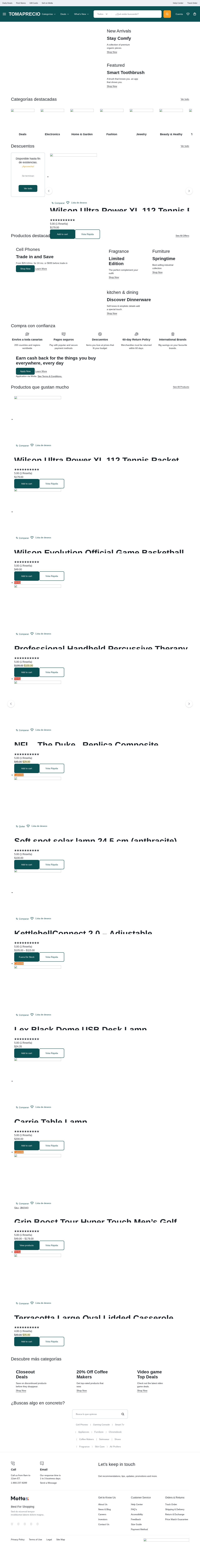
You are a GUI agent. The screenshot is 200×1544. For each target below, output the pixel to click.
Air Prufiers (115, 1446)
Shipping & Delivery (174, 1509)
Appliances (83, 1432)
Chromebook (115, 1432)
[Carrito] (194, 14)
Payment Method (139, 1529)
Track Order (192, 3)
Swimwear (104, 1439)
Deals (63, 14)
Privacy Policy (18, 1539)
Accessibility (137, 1514)
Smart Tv (119, 1424)
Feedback (136, 1519)
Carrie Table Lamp (50, 1122)
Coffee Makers (86, 1439)
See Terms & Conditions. (50, 376)
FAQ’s (134, 1509)
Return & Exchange (174, 1514)
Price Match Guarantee (176, 1519)
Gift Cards (34, 3)
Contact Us (103, 1524)
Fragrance (84, 1446)
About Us (102, 1504)
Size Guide (136, 1524)
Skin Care (100, 1446)
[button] (58, 203)
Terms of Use (35, 1539)
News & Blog (104, 1509)
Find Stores (21, 3)
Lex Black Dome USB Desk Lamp (80, 1029)
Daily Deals (7, 3)
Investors (102, 1519)
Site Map (60, 1539)
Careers (102, 1514)
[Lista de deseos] (188, 14)
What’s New (80, 14)
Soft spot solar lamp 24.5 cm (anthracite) (95, 841)
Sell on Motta (47, 3)
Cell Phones (82, 1424)
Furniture (98, 1432)
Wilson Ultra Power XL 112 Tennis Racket (96, 460)
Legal (49, 1539)
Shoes (118, 1439)
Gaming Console (101, 1424)
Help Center (178, 3)
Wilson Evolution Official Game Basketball (99, 552)
